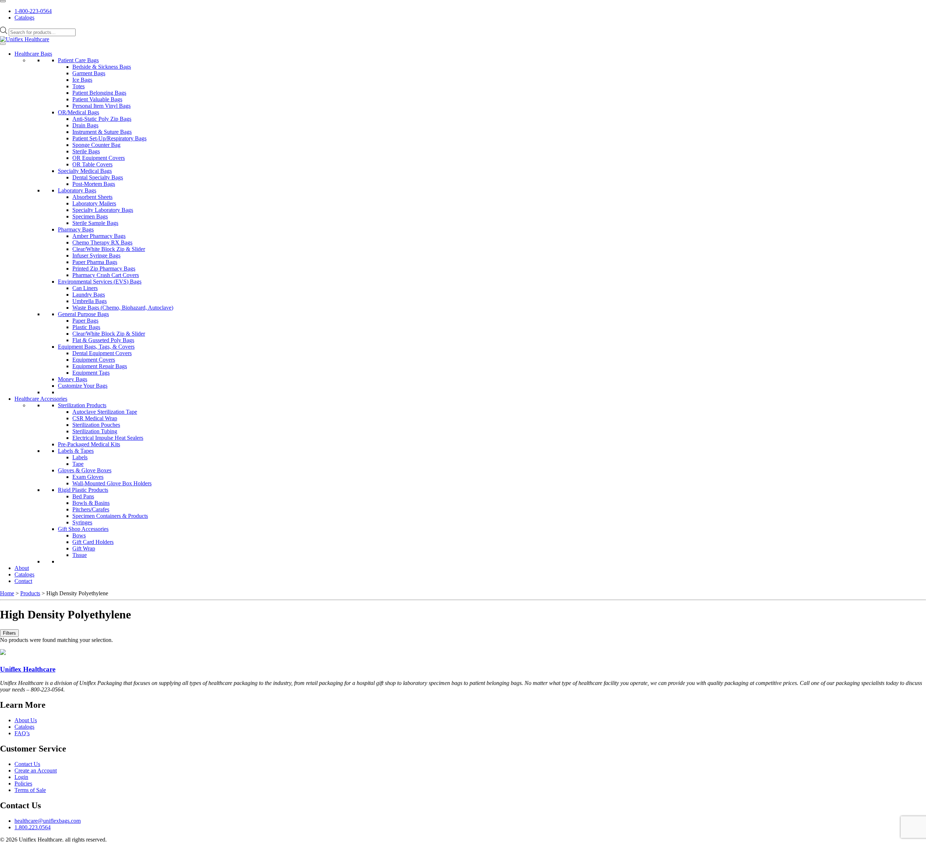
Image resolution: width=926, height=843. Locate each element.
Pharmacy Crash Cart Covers (105, 275)
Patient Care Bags (78, 60)
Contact (23, 581)
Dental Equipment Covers (102, 353)
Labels (80, 457)
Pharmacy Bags (76, 229)
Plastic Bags (86, 327)
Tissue (79, 555)
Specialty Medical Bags (85, 171)
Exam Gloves (87, 477)
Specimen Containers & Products (110, 516)
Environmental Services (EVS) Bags (99, 281)
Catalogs (24, 17)
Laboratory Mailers (94, 203)
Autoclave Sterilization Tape (104, 412)
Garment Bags (88, 73)
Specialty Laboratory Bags (102, 210)
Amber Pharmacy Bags (99, 236)
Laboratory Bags (77, 190)
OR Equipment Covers (98, 158)
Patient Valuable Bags (97, 99)
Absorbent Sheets (92, 197)
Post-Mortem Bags (93, 184)
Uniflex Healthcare (27, 669)
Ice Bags (82, 80)
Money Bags (72, 379)
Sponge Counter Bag (96, 145)
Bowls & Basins (91, 503)
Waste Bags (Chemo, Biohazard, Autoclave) (122, 308)
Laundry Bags (88, 294)
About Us (25, 720)
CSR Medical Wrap (94, 418)
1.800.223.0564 (32, 827)
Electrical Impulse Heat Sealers (107, 438)
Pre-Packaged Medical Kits (89, 444)
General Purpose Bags (83, 314)
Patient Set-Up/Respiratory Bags (109, 138)
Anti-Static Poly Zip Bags (101, 119)
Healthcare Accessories (40, 399)
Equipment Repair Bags (99, 366)
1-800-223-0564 (33, 11)
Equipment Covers (93, 360)
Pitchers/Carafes (90, 509)
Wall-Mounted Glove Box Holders (112, 483)
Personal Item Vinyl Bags (101, 106)
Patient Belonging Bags (99, 93)
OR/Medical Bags (78, 112)
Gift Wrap (83, 548)
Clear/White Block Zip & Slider (108, 249)
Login (21, 777)
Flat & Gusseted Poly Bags (103, 340)
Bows (79, 535)
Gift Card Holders (93, 542)
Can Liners (85, 288)
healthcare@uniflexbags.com (47, 821)
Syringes (82, 522)
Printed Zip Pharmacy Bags (103, 268)
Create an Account (35, 770)
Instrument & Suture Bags (102, 132)
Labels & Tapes (76, 451)
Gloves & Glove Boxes (84, 470)
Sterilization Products (82, 405)
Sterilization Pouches (96, 425)
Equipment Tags (91, 373)
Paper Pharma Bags (94, 262)
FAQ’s (22, 733)
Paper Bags (85, 321)
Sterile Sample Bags (95, 223)
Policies (23, 783)
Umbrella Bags (89, 301)
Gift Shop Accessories (83, 529)
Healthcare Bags (33, 54)
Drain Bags (85, 125)
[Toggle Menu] (3, 1)
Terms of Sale (30, 790)
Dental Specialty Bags (97, 177)
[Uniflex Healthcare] (24, 39)
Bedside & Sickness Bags (101, 67)
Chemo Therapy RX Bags (102, 242)
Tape (78, 464)
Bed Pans (83, 496)
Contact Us (27, 764)
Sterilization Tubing (94, 431)
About (21, 568)
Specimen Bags (90, 216)
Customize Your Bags (82, 386)
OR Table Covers (92, 164)
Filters (9, 633)
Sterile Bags (86, 151)
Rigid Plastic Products (83, 490)
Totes (78, 86)
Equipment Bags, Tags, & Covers (96, 347)
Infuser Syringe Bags (96, 255)
